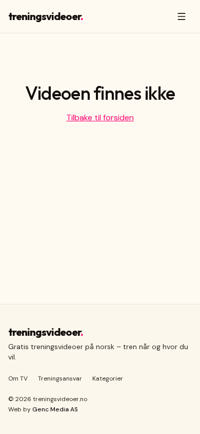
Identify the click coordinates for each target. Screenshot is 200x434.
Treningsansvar (60, 378)
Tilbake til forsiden (100, 117)
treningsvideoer (45, 16)
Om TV (18, 378)
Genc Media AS (55, 409)
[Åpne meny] (181, 16)
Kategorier (107, 378)
